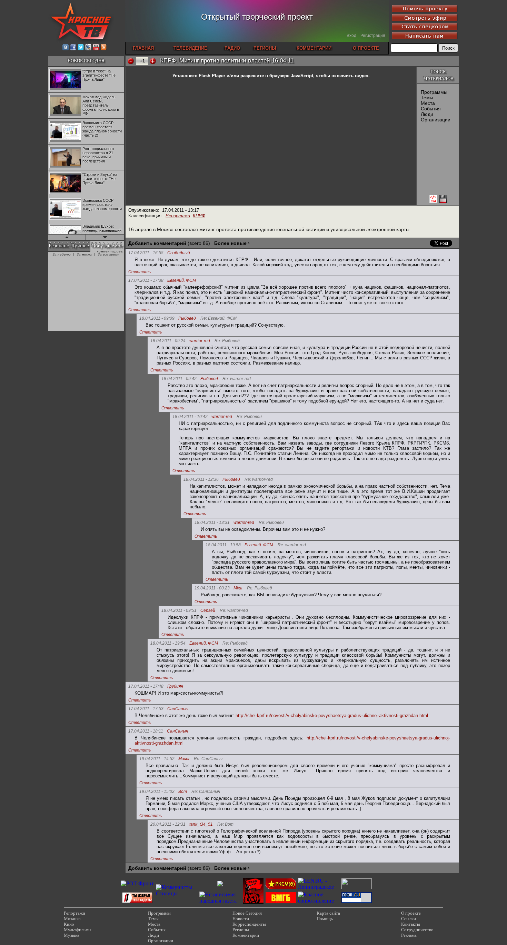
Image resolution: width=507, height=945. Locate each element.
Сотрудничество (417, 929)
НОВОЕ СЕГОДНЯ (86, 60)
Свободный (178, 253)
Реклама (409, 935)
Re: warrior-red (236, 379)
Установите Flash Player (198, 75)
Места (428, 103)
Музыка (71, 935)
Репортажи (178, 215)
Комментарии (245, 935)
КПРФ (199, 215)
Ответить (139, 271)
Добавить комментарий (157, 243)
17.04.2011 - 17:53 (145, 708)
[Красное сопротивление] (318, 901)
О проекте (411, 913)
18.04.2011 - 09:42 (179, 378)
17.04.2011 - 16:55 (145, 252)
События (431, 108)
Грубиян (175, 686)
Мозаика (72, 918)
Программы (434, 92)
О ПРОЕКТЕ (366, 48)
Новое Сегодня (247, 913)
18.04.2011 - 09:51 (179, 610)
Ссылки (408, 918)
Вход (351, 35)
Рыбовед (187, 318)
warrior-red (199, 341)
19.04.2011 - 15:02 (157, 791)
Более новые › (232, 243)
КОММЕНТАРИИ (314, 48)
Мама (183, 759)
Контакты (410, 924)
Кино (69, 924)
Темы (427, 97)
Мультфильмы (77, 929)
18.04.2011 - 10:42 (190, 416)
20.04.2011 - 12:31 (168, 824)
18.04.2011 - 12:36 (201, 479)
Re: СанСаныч (208, 759)
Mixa (237, 588)
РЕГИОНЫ (265, 48)
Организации (435, 119)
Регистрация (372, 35)
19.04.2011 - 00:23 (212, 588)
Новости (240, 918)
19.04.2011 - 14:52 (157, 758)
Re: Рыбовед (227, 341)
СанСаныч (177, 709)
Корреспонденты (249, 924)
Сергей (207, 610)
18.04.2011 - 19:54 (168, 643)
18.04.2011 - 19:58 (223, 545)
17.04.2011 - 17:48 (145, 686)
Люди (427, 114)
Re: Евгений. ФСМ (218, 318)
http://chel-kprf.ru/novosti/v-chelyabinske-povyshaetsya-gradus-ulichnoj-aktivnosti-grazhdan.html (332, 715)
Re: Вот (225, 824)
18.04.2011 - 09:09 (157, 318)
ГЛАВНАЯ (143, 48)
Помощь (325, 918)
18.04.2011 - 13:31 (212, 522)
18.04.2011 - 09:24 (168, 340)
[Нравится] (153, 61)
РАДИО (232, 48)
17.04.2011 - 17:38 (145, 280)
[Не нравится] (131, 61)
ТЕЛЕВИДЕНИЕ (190, 48)
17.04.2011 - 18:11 (145, 731)
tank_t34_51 (201, 824)
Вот (182, 791)
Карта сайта (328, 913)
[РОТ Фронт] (137, 883)
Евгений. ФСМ (181, 280)
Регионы (240, 929)
